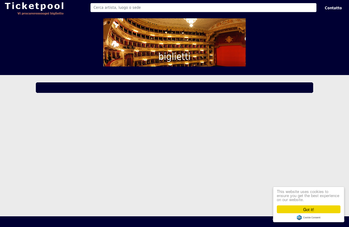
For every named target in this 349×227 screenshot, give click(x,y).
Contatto (333, 8)
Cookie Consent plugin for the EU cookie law (309, 217)
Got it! (308, 209)
